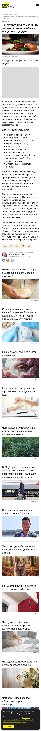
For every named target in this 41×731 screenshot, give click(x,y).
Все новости (6, 15)
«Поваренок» (31, 239)
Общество (14, 15)
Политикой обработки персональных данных (18, 721)
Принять (8, 726)
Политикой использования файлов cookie (16, 719)
